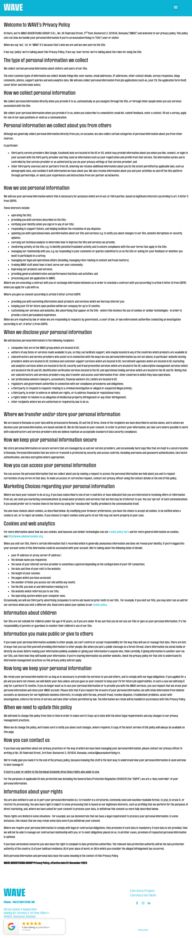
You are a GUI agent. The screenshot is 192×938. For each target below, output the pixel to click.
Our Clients (150, 895)
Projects (150, 890)
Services (137, 895)
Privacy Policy (143, 930)
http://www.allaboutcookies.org (25, 536)
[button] (176, 7)
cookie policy (100, 604)
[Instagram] (143, 903)
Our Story (137, 890)
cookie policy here (119, 531)
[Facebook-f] (137, 903)
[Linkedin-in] (149, 903)
